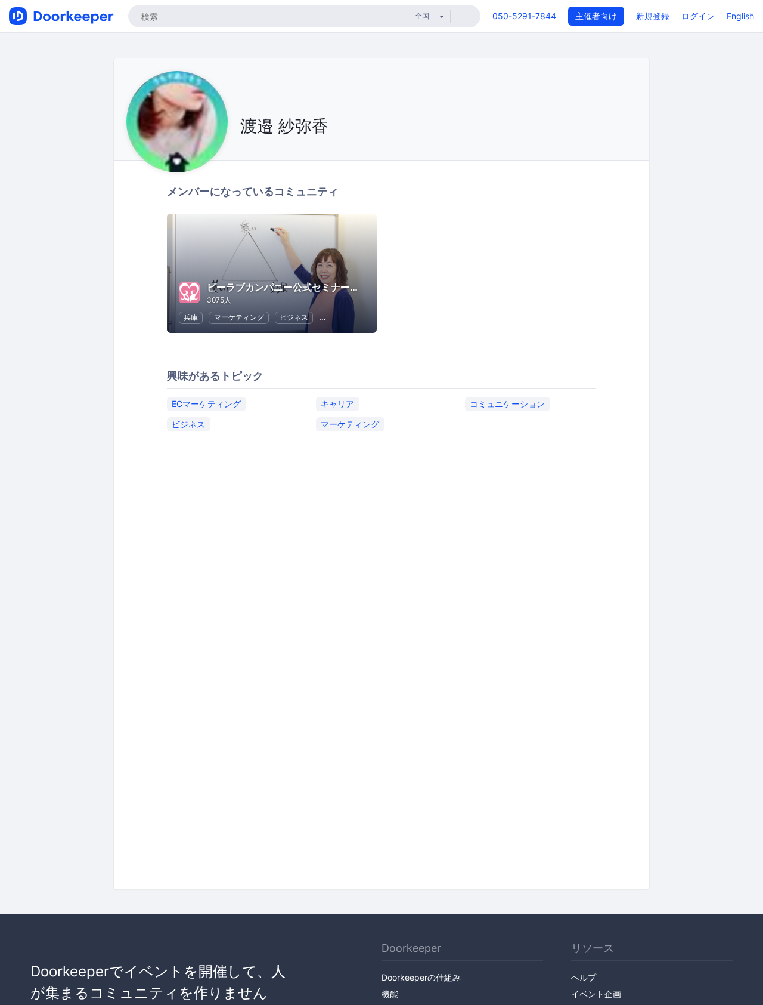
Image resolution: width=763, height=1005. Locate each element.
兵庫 (191, 317)
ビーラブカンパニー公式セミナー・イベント (302, 287)
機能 (390, 994)
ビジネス (294, 317)
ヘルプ (583, 977)
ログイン (698, 16)
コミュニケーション (507, 404)
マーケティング (239, 317)
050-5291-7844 (524, 16)
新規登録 (652, 16)
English (740, 16)
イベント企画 (596, 994)
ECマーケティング (206, 404)
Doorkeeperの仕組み (421, 977)
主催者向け (596, 16)
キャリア (337, 404)
